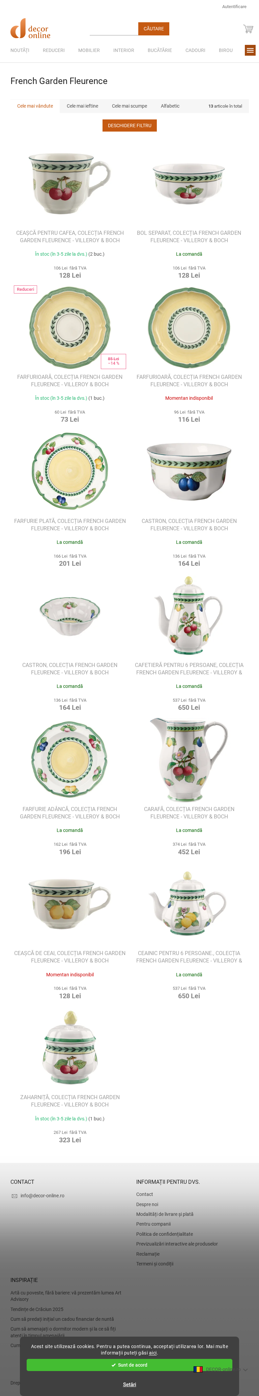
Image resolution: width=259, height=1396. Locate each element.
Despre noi (145, 1204)
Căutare (151, 28)
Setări (127, 1384)
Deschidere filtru (127, 125)
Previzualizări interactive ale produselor (174, 1244)
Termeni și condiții (152, 1263)
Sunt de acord (130, 1365)
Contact (142, 1194)
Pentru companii (151, 1224)
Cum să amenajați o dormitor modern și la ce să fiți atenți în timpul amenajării (60, 1332)
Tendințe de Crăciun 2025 (34, 1309)
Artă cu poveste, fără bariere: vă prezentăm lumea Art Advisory (63, 1296)
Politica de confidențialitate (162, 1234)
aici (150, 1353)
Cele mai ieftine (79, 106)
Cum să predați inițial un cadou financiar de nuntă (59, 1319)
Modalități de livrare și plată (162, 1214)
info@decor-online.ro (40, 1195)
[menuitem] (17, 50)
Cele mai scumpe (126, 106)
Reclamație (145, 1254)
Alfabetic (167, 106)
